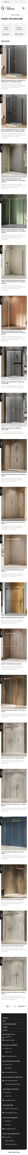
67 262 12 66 (8, 1096)
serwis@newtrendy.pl (10, 1100)
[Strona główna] (8, 8)
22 (14, 1006)
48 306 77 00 (8, 1048)
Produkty (7, 15)
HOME (2, 15)
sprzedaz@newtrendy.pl (11, 1056)
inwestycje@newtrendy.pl (11, 1080)
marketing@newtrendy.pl (11, 1112)
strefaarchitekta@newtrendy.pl (12, 1084)
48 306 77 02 (8, 1064)
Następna (21, 1006)
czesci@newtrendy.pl (10, 1128)
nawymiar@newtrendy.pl (11, 1072)
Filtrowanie (5, 41)
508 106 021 (8, 1092)
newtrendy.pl (8, 1137)
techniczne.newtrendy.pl (11, 1144)
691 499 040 (8, 1068)
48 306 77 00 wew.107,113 (11, 1108)
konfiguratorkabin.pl (9, 1140)
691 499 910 (8, 1124)
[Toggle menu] (23, 8)
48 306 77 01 (8, 1052)
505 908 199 (8, 1121)
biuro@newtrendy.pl (9, 1040)
